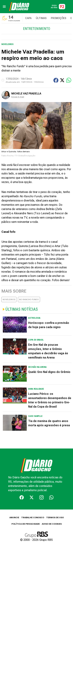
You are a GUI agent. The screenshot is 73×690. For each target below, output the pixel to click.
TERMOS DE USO (55, 517)
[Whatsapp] (51, 497)
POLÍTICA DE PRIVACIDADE (26, 524)
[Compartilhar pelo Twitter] (62, 80)
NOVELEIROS (9, 299)
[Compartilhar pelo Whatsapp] (69, 80)
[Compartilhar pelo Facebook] (55, 80)
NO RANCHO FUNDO (29, 299)
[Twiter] (31, 497)
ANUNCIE (14, 517)
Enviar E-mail (17, 96)
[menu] (4, 6)
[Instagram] (41, 497)
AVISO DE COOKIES (52, 524)
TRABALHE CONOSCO (32, 517)
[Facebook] (21, 497)
